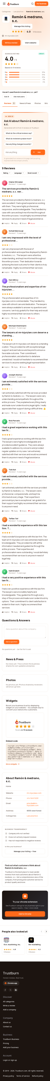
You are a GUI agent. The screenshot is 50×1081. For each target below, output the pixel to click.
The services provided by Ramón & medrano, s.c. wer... (20, 190)
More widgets (11, 764)
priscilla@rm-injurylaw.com (32, 804)
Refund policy (37, 1076)
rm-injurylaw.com (34, 793)
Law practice (18, 11)
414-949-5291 (32, 798)
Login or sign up (10, 1060)
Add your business (11, 1047)
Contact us (7, 1026)
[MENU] (4, 4)
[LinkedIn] (16, 990)
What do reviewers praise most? (19, 139)
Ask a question (11, 642)
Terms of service (23, 1076)
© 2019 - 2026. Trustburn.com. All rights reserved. (23, 1071)
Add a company (9, 1009)
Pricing (6, 1043)
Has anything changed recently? (18, 144)
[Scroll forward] (46, 932)
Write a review (9, 1005)
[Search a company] (32, 3)
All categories (8, 1001)
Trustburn (11, 973)
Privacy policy (8, 1076)
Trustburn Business (11, 1039)
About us (7, 1022)
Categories (6, 11)
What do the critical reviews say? (19, 133)
